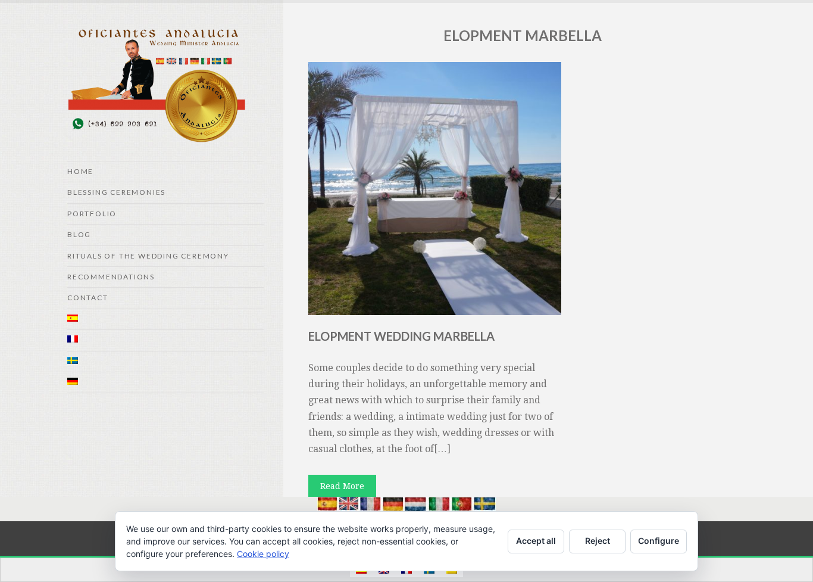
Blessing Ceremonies (116, 192)
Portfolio (92, 213)
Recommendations (111, 276)
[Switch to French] (165, 340)
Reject (597, 541)
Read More (342, 486)
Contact (87, 297)
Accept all (536, 541)
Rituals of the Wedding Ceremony (148, 255)
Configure (658, 541)
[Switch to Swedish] (165, 361)
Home (80, 171)
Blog (79, 234)
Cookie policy (263, 554)
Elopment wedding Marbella (401, 336)
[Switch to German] (165, 382)
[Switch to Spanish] (165, 319)
